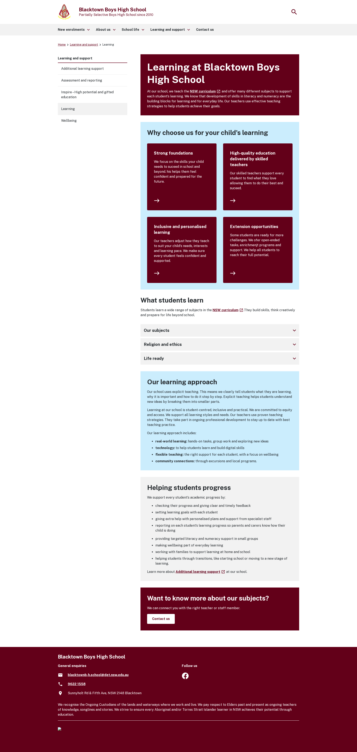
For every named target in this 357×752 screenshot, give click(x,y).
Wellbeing (69, 121)
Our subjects (221, 330)
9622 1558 (77, 684)
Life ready (221, 358)
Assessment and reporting (81, 80)
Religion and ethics (221, 344)
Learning (68, 109)
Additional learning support (200, 572)
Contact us (161, 619)
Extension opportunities (254, 226)
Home (62, 44)
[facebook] (185, 678)
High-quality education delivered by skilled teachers (252, 159)
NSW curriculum (205, 91)
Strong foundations (173, 153)
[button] (74, 29)
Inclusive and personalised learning (180, 229)
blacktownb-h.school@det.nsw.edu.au (98, 675)
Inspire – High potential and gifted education (87, 94)
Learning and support (84, 44)
